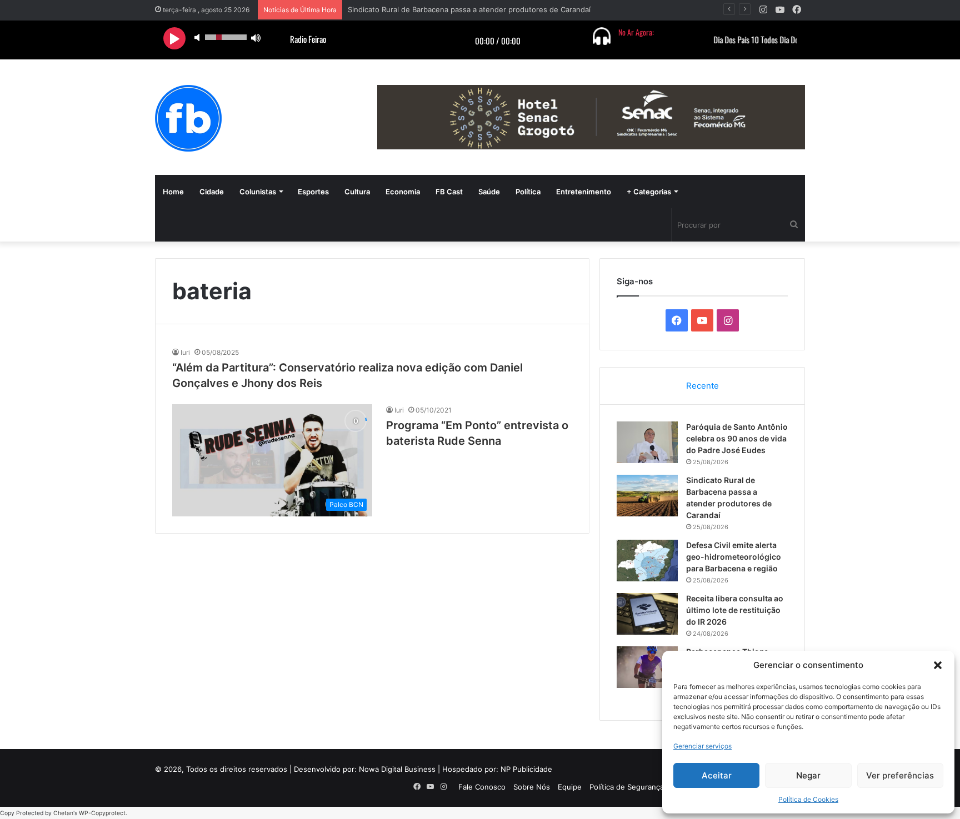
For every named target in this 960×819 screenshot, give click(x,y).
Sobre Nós (531, 786)
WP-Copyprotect (102, 813)
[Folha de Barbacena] (188, 118)
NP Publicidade (526, 769)
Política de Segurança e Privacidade (650, 786)
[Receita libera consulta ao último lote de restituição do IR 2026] (647, 614)
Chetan (63, 813)
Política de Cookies (808, 799)
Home (173, 191)
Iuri (185, 352)
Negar (808, 775)
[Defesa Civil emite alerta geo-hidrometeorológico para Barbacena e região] (647, 560)
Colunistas (257, 191)
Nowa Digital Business (397, 769)
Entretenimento (583, 191)
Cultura (357, 191)
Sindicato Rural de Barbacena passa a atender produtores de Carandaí (469, 9)
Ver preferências (900, 775)
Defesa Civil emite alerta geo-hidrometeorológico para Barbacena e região (733, 556)
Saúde (489, 191)
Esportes (313, 191)
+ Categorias (649, 191)
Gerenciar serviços (702, 746)
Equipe (570, 786)
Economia (403, 191)
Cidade (211, 191)
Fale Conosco (482, 786)
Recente (702, 385)
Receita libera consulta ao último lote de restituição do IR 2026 (734, 610)
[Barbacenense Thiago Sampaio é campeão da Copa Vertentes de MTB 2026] (647, 667)
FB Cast (449, 191)
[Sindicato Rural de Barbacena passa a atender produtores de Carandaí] (647, 495)
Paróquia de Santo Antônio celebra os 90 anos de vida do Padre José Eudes (737, 438)
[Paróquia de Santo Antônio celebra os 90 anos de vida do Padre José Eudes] (647, 442)
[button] (937, 665)
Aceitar (717, 775)
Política (528, 191)
